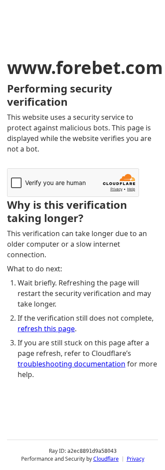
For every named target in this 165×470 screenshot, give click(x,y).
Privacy (135, 459)
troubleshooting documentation (71, 364)
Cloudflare (106, 459)
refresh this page (46, 328)
